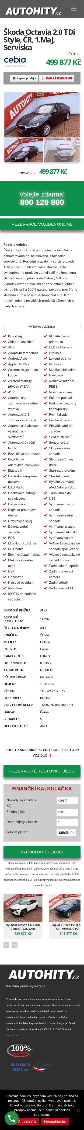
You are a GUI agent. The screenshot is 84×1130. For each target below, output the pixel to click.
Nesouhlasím (55, 1121)
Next (15, 945)
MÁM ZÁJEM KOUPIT (59, 78)
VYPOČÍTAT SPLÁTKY (42, 852)
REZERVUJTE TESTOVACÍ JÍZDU (42, 771)
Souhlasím (27, 1121)
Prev (6, 945)
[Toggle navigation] (73, 8)
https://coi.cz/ (13, 1035)
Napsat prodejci (26, 78)
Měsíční (65, 832)
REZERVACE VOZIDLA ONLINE (42, 224)
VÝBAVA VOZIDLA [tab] (42, 327)
